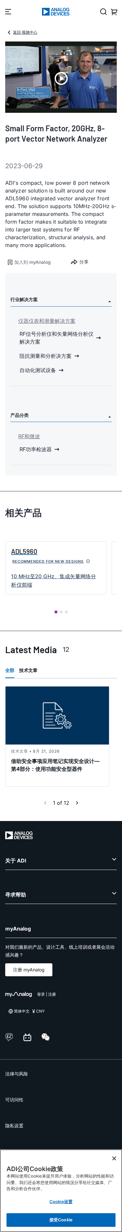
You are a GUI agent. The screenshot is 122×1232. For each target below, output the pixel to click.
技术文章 (28, 670)
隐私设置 (14, 1125)
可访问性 (14, 1099)
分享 (83, 261)
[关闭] (114, 1158)
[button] (33, 262)
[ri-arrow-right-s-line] (77, 803)
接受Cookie (61, 1219)
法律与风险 (16, 1073)
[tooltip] (88, 561)
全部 (9, 670)
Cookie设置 (61, 1201)
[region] (61, 1190)
